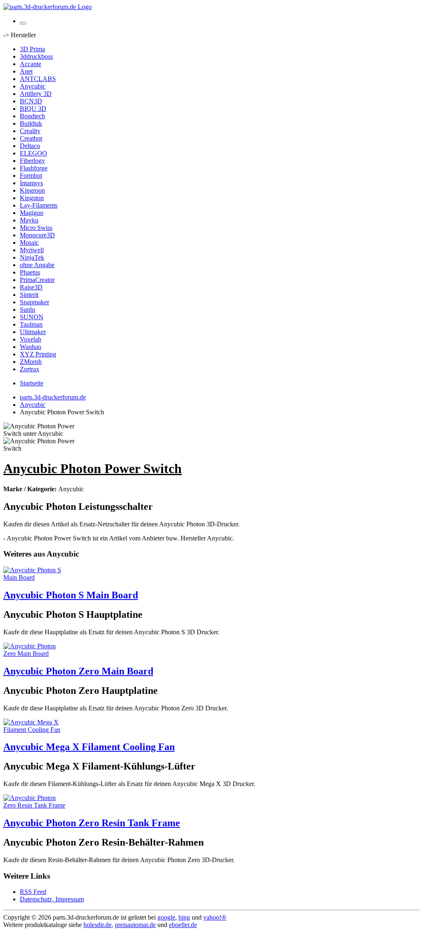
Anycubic (32, 86)
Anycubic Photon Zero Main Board (78, 671)
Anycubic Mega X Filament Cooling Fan (89, 746)
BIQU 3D (33, 108)
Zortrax (29, 369)
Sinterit (29, 294)
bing (184, 917)
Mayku (29, 220)
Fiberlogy (32, 160)
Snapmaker (34, 302)
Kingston (32, 197)
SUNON (31, 316)
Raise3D (31, 287)
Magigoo (31, 212)
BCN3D (31, 101)
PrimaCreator (37, 279)
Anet (26, 71)
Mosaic (29, 242)
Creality (30, 130)
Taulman (31, 324)
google (166, 917)
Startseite (31, 383)
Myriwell (32, 249)
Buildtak (31, 123)
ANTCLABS (38, 78)
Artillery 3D (36, 93)
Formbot (31, 175)
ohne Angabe (37, 264)
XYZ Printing (38, 354)
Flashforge (34, 168)
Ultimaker (33, 331)
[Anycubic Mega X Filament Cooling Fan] (36, 729)
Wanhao (30, 346)
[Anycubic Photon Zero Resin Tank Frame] (36, 805)
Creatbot (31, 138)
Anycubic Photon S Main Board (70, 595)
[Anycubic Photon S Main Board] (36, 577)
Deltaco (30, 145)
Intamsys (31, 182)
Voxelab (30, 339)
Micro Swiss (36, 227)
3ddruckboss (36, 56)
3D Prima (32, 49)
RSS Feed (33, 891)
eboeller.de (183, 924)
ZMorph (31, 361)
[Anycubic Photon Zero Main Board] (36, 653)
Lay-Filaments (38, 205)
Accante (30, 63)
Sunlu (27, 309)
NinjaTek (32, 257)
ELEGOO (33, 153)
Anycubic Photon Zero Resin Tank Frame (91, 822)
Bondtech (32, 115)
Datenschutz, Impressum (52, 899)
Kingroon (32, 190)
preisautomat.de (135, 924)
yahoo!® (214, 917)
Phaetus (30, 272)
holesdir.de (97, 924)
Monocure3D (37, 235)
